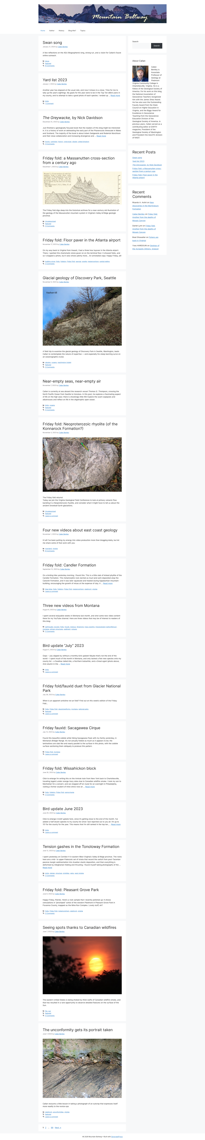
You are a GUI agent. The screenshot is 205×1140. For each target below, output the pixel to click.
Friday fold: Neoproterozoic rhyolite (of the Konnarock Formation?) (80, 426)
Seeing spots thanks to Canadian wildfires (79, 927)
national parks (83, 709)
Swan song (52, 42)
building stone (50, 261)
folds (58, 261)
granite (84, 261)
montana (46, 629)
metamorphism (93, 261)
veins (72, 873)
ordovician (67, 141)
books (47, 141)
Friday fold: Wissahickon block (69, 768)
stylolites (66, 873)
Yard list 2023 (55, 80)
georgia (78, 261)
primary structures (56, 629)
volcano (74, 629)
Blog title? (72, 31)
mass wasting (90, 627)
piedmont (88, 589)
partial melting (105, 261)
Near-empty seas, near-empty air (72, 381)
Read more (115, 95)
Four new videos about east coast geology (80, 530)
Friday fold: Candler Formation (69, 565)
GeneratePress (117, 1137)
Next (58, 1128)
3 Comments (50, 144)
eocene (56, 627)
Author (51, 31)
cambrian (54, 141)
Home (43, 31)
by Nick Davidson (72, 117)
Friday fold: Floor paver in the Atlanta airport (82, 240)
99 (52, 1128)
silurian (74, 141)
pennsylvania (69, 792)
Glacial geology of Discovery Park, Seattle (79, 278)
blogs (47, 61)
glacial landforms (64, 709)
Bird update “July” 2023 (63, 645)
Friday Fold (71, 261)
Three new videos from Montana (71, 605)
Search (135, 41)
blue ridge (48, 589)
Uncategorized (50, 221)
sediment (67, 629)
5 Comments (50, 410)
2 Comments (50, 264)
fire (46, 1011)
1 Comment (49, 103)
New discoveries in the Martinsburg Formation (145, 205)
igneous (73, 627)
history (60, 141)
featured (48, 63)
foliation (63, 261)
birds (47, 101)
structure (59, 873)
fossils (67, 627)
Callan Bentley (138, 214)
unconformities (58, 1112)
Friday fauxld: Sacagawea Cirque (71, 728)
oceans (54, 362)
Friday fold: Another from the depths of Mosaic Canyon (145, 217)
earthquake (49, 627)
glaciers (48, 362)
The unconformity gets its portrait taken (78, 1030)
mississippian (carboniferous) (106, 627)
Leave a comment (51, 516)
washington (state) (64, 362)
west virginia (79, 873)
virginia (55, 548)
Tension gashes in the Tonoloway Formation (81, 846)
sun (49, 1011)
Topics (82, 31)
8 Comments (50, 66)
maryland (48, 548)
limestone (80, 627)
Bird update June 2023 (63, 808)
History (61, 31)
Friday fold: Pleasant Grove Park (71, 889)
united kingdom (83, 141)
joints (47, 873)
